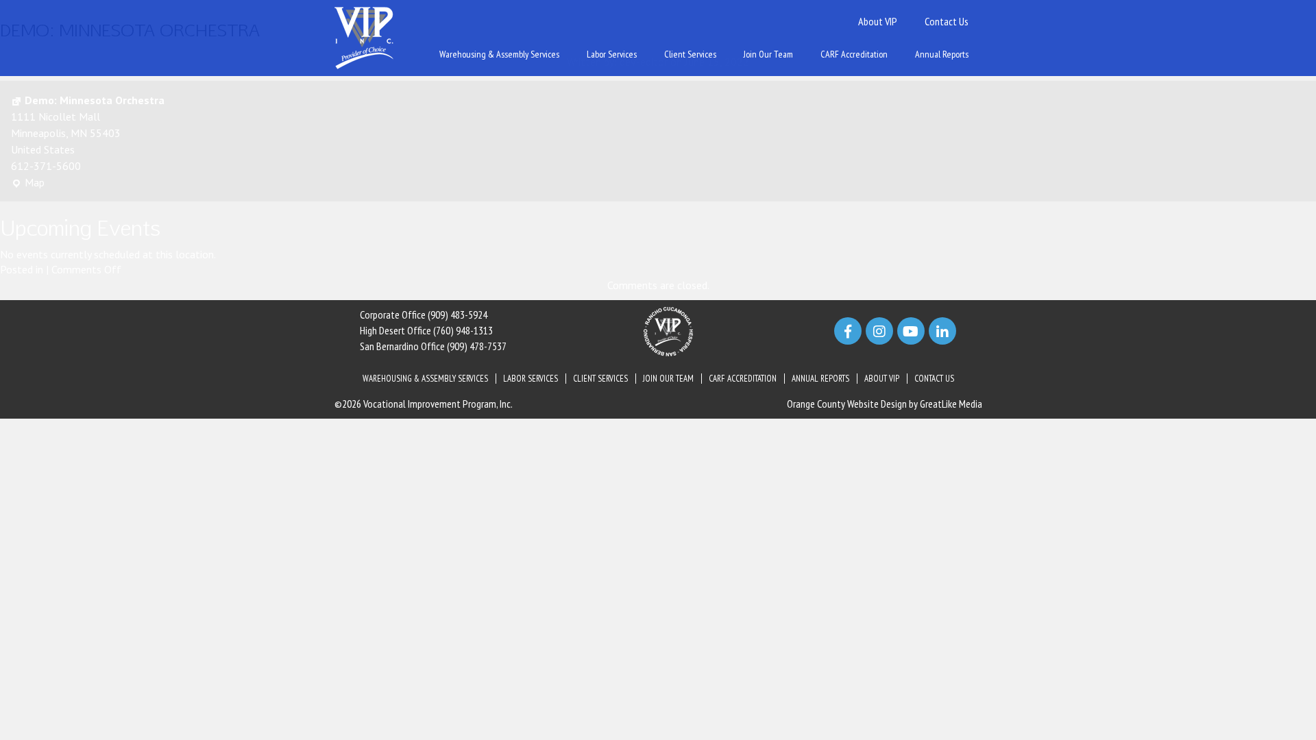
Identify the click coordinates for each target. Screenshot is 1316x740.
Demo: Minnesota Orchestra (94, 100)
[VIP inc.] (363, 37)
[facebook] (848, 331)
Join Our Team (768, 54)
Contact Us (946, 21)
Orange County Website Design (847, 403)
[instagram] (879, 331)
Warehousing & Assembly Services (499, 54)
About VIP (877, 21)
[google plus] (911, 331)
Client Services (690, 54)
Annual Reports (941, 54)
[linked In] (942, 331)
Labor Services (612, 54)
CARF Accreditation (854, 54)
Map (28, 182)
